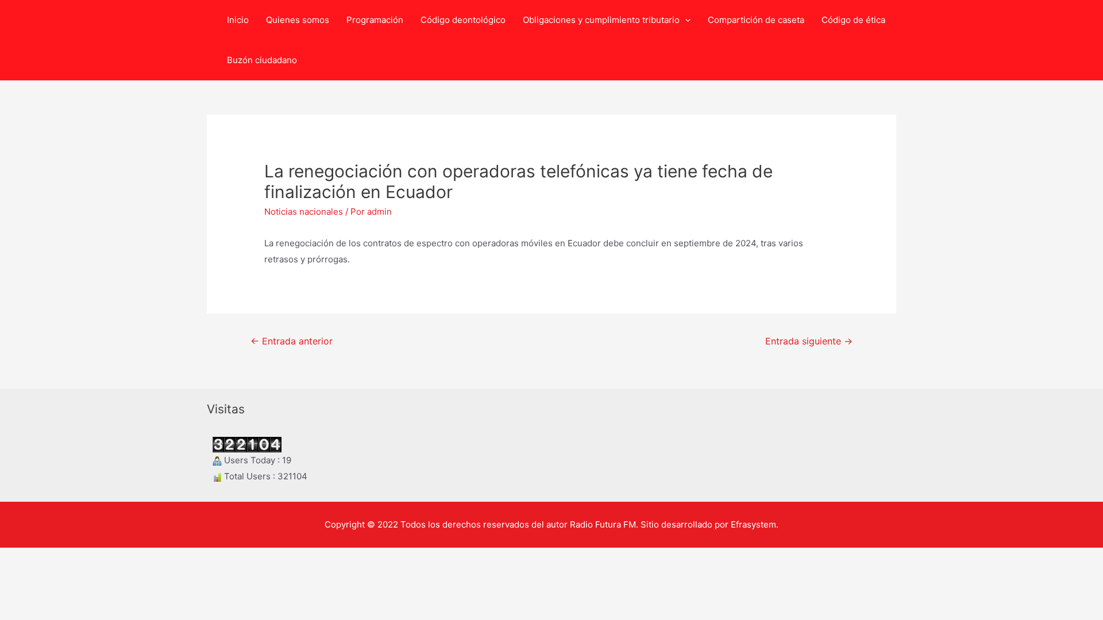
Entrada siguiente (809, 341)
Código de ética (853, 19)
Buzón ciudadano (262, 60)
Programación (374, 19)
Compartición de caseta (756, 19)
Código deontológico (463, 19)
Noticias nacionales (303, 211)
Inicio (238, 19)
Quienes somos (297, 19)
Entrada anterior (291, 341)
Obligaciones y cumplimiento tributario (601, 19)
